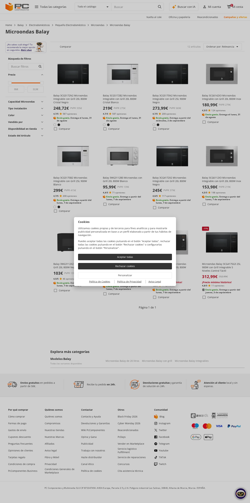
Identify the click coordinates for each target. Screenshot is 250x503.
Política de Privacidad (129, 281)
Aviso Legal (154, 281)
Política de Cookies (99, 281)
